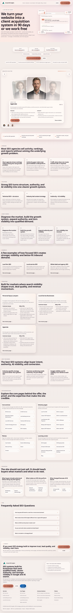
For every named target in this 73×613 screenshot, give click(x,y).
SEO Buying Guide (60, 443)
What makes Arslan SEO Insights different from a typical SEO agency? (31, 517)
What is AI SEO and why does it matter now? (25, 523)
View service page (6, 273)
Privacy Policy (57, 593)
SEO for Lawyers (60, 411)
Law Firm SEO (44, 411)
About (21, 446)
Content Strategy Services (11, 424)
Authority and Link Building (60, 451)
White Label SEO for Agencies (43, 597)
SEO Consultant (8, 428)
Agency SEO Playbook (46, 428)
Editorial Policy (8, 446)
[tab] (4, 125)
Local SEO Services (9, 420)
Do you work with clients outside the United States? (27, 528)
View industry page (7, 321)
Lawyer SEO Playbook (46, 415)
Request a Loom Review (64, 546)
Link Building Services (25, 416)
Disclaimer (56, 600)
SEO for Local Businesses (61, 415)
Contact (44, 3)
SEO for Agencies (60, 424)
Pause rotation (58, 120)
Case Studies (32, 3)
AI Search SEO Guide (45, 446)
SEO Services (8, 411)
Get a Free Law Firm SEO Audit (33, 58)
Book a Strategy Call (65, 3)
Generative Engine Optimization (9, 416)
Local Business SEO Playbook (45, 420)
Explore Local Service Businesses (18, 120)
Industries (27, 3)
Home (24, 3)
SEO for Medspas (60, 420)
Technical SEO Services (25, 420)
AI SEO (57, 3)
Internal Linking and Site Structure (46, 451)
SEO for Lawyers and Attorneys (43, 593)
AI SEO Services (23, 411)
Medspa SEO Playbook (46, 424)
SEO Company (23, 428)
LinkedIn (23, 586)
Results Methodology (25, 443)
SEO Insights (38, 3)
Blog (42, 3)
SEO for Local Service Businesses (43, 595)
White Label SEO (60, 428)
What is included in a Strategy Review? (24, 533)
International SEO (60, 446)
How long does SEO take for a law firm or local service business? (29, 512)
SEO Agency (23, 424)
